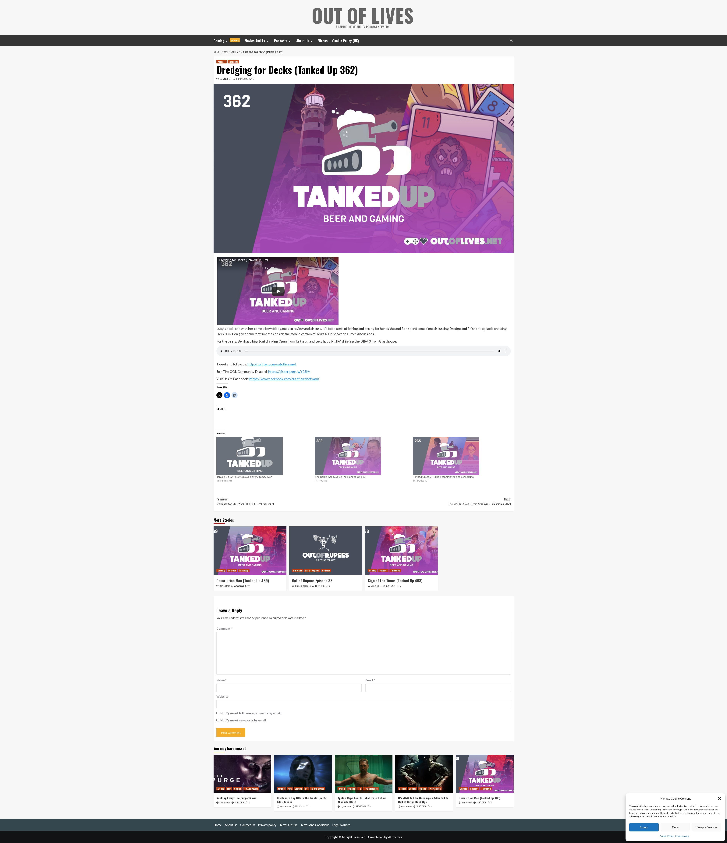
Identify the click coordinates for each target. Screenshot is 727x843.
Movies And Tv (255, 40)
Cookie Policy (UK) (345, 40)
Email (370, 680)
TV (306, 788)
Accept (644, 827)
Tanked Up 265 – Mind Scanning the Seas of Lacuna (443, 476)
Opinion (237, 788)
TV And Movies (251, 788)
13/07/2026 (320, 585)
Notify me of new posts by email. (243, 720)
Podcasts (280, 40)
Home (218, 825)
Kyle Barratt (224, 803)
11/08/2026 (300, 806)
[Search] (511, 40)
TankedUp (233, 61)
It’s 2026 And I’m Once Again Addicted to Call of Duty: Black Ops (423, 800)
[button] (719, 798)
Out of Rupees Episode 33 (312, 580)
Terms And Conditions (314, 825)
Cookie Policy (666, 836)
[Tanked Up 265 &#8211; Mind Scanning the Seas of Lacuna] (460, 456)
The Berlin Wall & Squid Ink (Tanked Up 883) (340, 476)
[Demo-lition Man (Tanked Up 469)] (250, 550)
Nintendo (297, 570)
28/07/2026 (421, 806)
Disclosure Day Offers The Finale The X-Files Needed (301, 800)
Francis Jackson (303, 586)
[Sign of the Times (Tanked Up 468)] (401, 550)
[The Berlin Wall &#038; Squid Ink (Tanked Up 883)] (362, 456)
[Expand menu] (226, 41)
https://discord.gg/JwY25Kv (289, 371)
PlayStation (435, 788)
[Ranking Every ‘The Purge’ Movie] (242, 774)
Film (229, 788)
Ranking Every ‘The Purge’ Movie (236, 798)
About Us (302, 40)
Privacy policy (682, 836)
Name (221, 680)
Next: (479, 501)
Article (221, 788)
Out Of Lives (363, 15)
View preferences (707, 827)
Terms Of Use (288, 825)
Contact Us (247, 825)
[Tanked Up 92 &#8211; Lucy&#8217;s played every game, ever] (263, 456)
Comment (224, 628)
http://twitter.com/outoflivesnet (272, 364)
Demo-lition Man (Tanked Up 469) (242, 580)
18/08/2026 (239, 802)
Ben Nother (226, 78)
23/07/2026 (239, 585)
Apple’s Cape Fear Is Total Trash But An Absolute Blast (362, 800)
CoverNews (376, 837)
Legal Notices (341, 825)
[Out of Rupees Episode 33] (325, 550)
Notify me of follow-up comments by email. (250, 713)
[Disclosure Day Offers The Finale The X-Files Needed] (303, 774)
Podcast (221, 61)
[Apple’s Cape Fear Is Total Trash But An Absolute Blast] (363, 774)
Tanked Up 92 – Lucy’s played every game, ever (244, 476)
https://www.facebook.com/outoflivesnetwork (284, 379)
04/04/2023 (242, 78)
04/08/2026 (361, 806)
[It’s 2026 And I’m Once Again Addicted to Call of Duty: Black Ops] (424, 774)
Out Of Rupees (312, 570)
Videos (323, 40)
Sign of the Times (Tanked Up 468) (395, 580)
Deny (675, 827)
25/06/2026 (390, 585)
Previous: (245, 501)
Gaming (226, 40)
